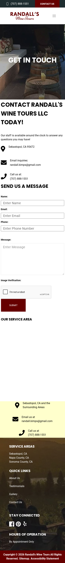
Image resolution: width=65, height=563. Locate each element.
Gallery (13, 494)
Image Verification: (11, 280)
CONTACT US (47, 4)
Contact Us (15, 502)
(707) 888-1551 (20, 3)
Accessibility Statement (45, 558)
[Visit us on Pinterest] (18, 524)
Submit (13, 305)
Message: (6, 239)
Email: (4, 209)
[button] (54, 16)
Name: (4, 196)
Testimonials (16, 486)
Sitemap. (24, 558)
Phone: (4, 222)
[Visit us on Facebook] (11, 524)
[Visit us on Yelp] (25, 524)
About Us (14, 478)
